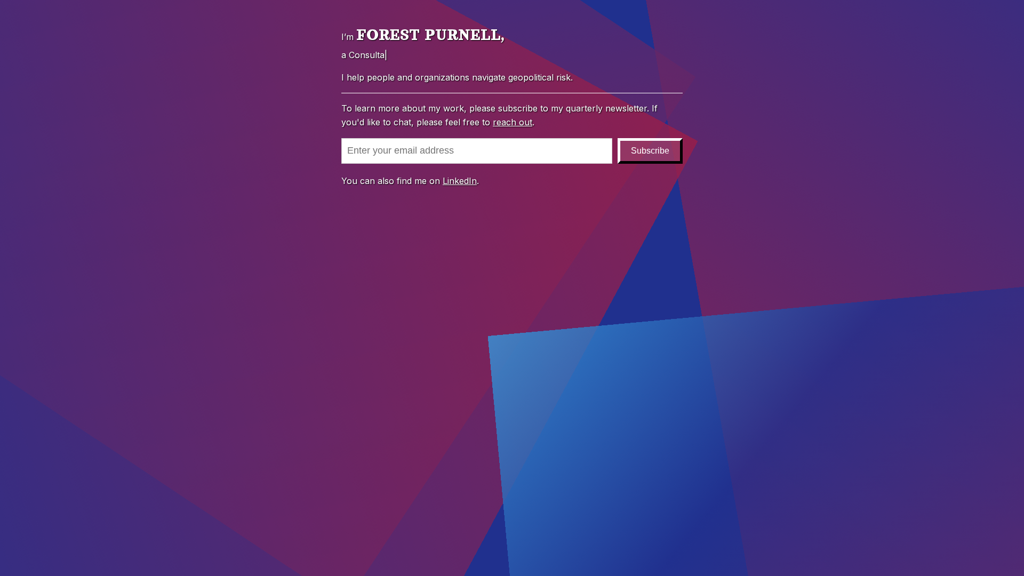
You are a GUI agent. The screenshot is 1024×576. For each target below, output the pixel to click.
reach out (512, 122)
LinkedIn (460, 180)
